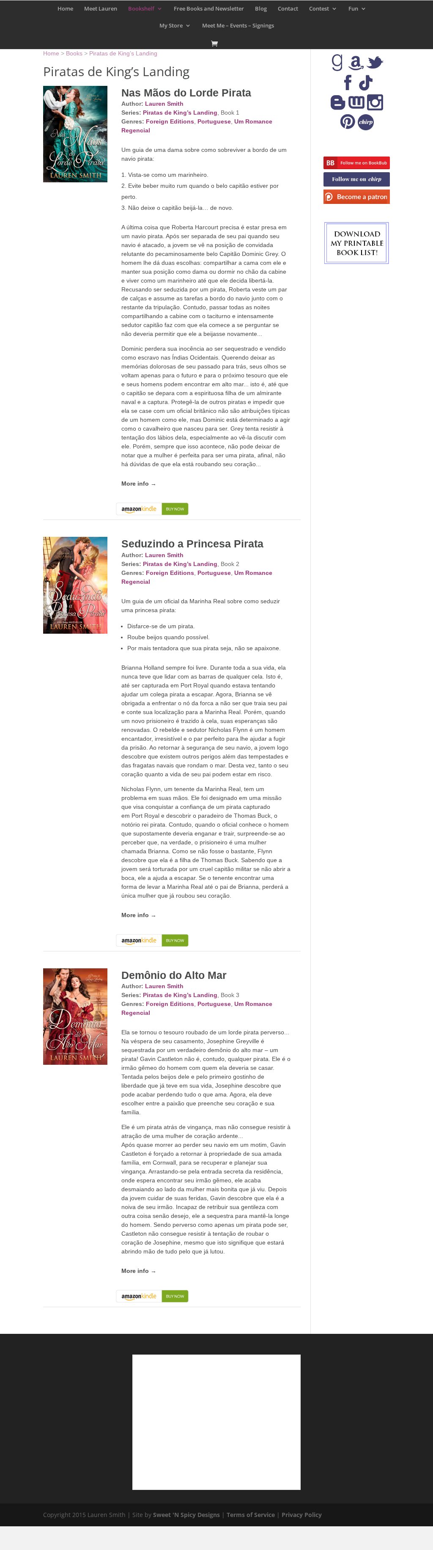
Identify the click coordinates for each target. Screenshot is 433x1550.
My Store (171, 25)
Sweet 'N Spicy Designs (186, 1515)
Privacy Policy (302, 1515)
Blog (261, 8)
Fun (353, 8)
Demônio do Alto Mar (174, 975)
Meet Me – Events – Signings (238, 25)
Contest (319, 8)
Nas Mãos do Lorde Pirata (186, 93)
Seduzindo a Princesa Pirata (192, 544)
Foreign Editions (170, 121)
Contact (288, 8)
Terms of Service (251, 1515)
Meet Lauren (100, 8)
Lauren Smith (164, 103)
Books (74, 53)
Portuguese (214, 121)
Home (65, 8)
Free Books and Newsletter (209, 8)
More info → (138, 483)
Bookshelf (141, 8)
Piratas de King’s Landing (123, 53)
